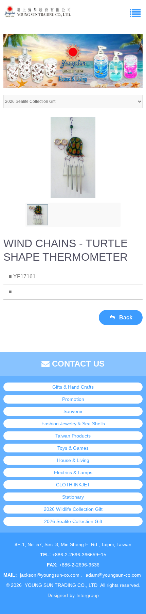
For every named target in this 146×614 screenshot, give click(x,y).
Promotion (73, 399)
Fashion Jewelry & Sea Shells (73, 423)
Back (125, 317)
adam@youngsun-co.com (113, 575)
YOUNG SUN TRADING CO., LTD (61, 585)
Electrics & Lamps (73, 472)
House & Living (73, 460)
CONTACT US (77, 363)
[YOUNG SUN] (37, 10)
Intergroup (87, 595)
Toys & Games (73, 448)
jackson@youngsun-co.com (49, 575)
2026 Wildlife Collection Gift (73, 509)
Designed (58, 595)
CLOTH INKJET (73, 484)
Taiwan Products (73, 436)
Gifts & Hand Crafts (73, 387)
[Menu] (135, 12)
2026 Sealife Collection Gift (73, 521)
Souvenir (73, 411)
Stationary (73, 497)
